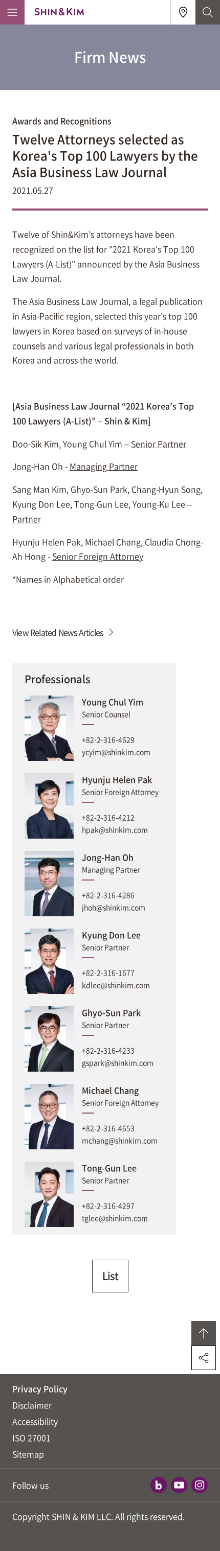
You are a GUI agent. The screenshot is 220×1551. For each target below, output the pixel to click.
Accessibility (35, 1421)
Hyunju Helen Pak (117, 779)
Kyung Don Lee (111, 935)
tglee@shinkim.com (115, 1218)
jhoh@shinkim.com (113, 907)
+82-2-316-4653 (108, 1128)
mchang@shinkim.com (120, 1140)
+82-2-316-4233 (108, 1050)
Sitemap (28, 1454)
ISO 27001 (31, 1437)
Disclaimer (32, 1405)
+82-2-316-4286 (108, 895)
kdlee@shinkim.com (116, 985)
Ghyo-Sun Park (111, 1012)
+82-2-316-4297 (108, 1205)
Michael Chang (110, 1090)
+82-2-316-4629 (108, 739)
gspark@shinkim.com (117, 1062)
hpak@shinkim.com (115, 829)
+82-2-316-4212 (108, 817)
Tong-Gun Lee (109, 1168)
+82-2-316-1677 (108, 972)
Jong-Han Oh (108, 857)
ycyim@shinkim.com (116, 752)
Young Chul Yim (112, 702)
